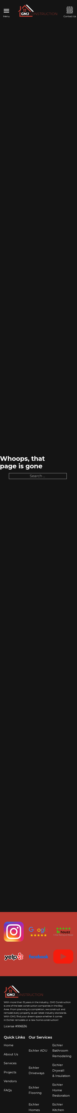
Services (10, 1063)
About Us (11, 1054)
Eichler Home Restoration (61, 1090)
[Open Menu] (6, 10)
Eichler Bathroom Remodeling (61, 1050)
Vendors (10, 1081)
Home (8, 1045)
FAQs (8, 1090)
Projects (10, 1072)
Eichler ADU (38, 1050)
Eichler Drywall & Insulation (61, 1070)
